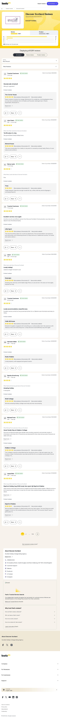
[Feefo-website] (6, 3)
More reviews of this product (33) (22, 231)
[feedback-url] (8, 78)
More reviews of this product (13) (22, 450)
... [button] (29, 534)
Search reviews (42, 3)
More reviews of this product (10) (22, 97)
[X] (6, 697)
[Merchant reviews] (13, 20)
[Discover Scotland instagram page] (12, 645)
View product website (36, 97)
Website (9, 568)
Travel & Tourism (9, 8)
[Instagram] (17, 697)
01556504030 (11, 560)
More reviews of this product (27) (22, 506)
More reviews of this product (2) (21, 280)
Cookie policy (4, 711)
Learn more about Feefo (11, 626)
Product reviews (41, 55)
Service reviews (30, 55)
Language (8, 688)
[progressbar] (27, 36)
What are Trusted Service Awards (14, 601)
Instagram (9, 576)
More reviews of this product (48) (22, 359)
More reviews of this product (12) (22, 146)
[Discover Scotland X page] (7, 645)
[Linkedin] (13, 697)
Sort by (4, 59)
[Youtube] (10, 697)
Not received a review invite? (30, 544)
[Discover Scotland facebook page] (3, 645)
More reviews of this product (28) (22, 323)
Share (12, 113)
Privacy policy (4, 706)
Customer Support (12, 565)
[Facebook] (2, 697)
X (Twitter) (10, 574)
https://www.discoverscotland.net (34, 16)
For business (51, 3)
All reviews (18, 55)
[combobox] (30, 60)
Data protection (4, 709)
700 (33, 534)
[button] (30, 60)
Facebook (9, 571)
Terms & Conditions (5, 704)
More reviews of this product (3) (21, 188)
